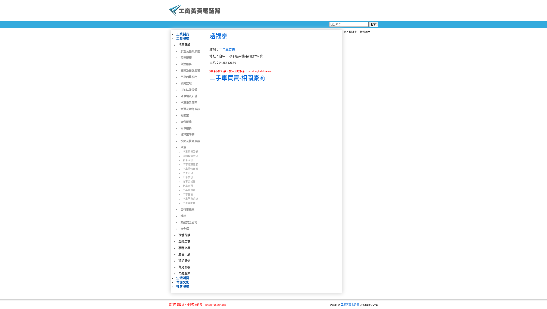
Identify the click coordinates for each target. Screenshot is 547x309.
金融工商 (184, 241)
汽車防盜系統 (190, 198)
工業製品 (182, 34)
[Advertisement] (301, 10)
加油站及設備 (189, 89)
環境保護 (184, 235)
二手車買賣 (189, 190)
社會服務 (182, 286)
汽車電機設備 (190, 151)
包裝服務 (184, 273)
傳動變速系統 (190, 156)
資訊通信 (184, 260)
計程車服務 (187, 134)
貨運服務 (186, 64)
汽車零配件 (189, 203)
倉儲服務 (186, 121)
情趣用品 (365, 32)
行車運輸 (184, 44)
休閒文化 (182, 282)
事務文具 (184, 248)
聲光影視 (184, 267)
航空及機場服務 (190, 51)
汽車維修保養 (190, 168)
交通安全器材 (189, 222)
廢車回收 (188, 160)
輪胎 (183, 215)
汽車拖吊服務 (189, 102)
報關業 (185, 115)
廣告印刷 (184, 254)
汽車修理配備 (190, 164)
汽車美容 (188, 177)
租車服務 (186, 128)
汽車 (183, 147)
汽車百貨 (188, 173)
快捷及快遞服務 (190, 141)
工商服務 (182, 38)
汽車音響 (188, 194)
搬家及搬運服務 (190, 70)
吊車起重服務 (189, 76)
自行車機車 (187, 209)
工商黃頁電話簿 (350, 304)
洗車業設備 (189, 181)
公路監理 (186, 83)
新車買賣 (188, 186)
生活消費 (182, 278)
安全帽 (185, 228)
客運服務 (186, 57)
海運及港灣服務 (190, 109)
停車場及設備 (189, 96)
